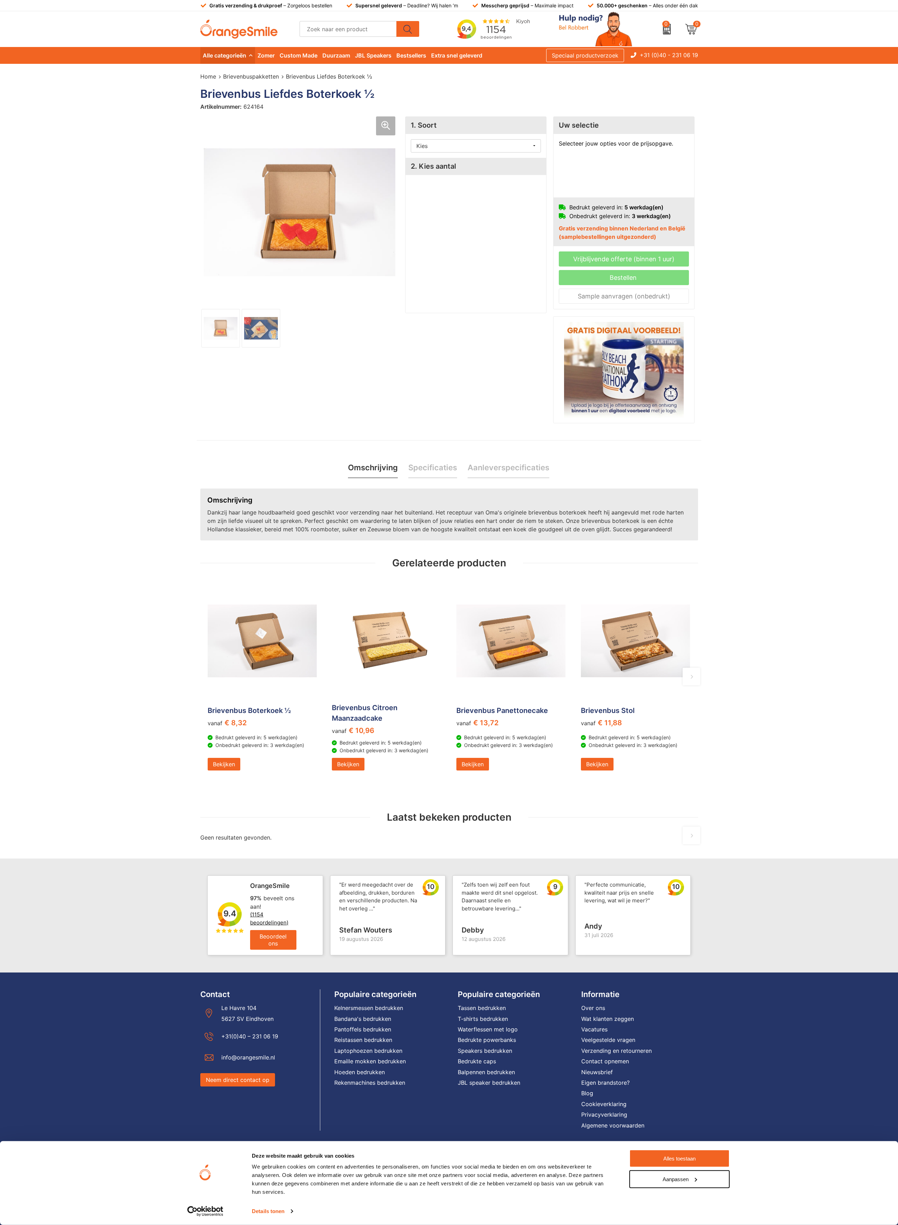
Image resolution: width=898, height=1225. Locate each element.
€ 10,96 (353, 730)
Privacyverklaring (604, 1114)
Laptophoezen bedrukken (368, 1050)
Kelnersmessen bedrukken (368, 1007)
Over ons (593, 1007)
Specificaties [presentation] (432, 467)
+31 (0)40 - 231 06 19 (669, 55)
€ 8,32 (227, 723)
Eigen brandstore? (605, 1082)
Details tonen (268, 1211)
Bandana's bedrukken (362, 1018)
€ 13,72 (477, 723)
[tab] (373, 467)
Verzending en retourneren (616, 1050)
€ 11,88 (601, 723)
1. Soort (424, 125)
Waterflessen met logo (488, 1029)
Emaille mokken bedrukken (370, 1061)
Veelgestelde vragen (608, 1039)
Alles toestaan (679, 1159)
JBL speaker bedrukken (489, 1082)
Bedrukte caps (477, 1061)
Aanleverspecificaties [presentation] (508, 467)
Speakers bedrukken (485, 1050)
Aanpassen (676, 1179)
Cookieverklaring (603, 1104)
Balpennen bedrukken (486, 1072)
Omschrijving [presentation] (373, 467)
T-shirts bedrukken (483, 1018)
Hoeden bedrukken (359, 1072)
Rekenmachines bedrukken (369, 1082)
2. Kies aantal (433, 166)
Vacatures (594, 1029)
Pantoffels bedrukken (362, 1029)
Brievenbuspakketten (251, 76)
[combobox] (348, 29)
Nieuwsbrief (597, 1072)
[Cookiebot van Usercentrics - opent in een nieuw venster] (205, 1211)
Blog (587, 1093)
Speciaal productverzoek (585, 55)
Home (208, 76)
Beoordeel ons (273, 940)
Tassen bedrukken (482, 1007)
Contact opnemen (605, 1061)
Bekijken (224, 764)
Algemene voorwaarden (612, 1125)
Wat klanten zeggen (607, 1018)
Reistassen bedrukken (363, 1039)
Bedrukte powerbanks (487, 1039)
